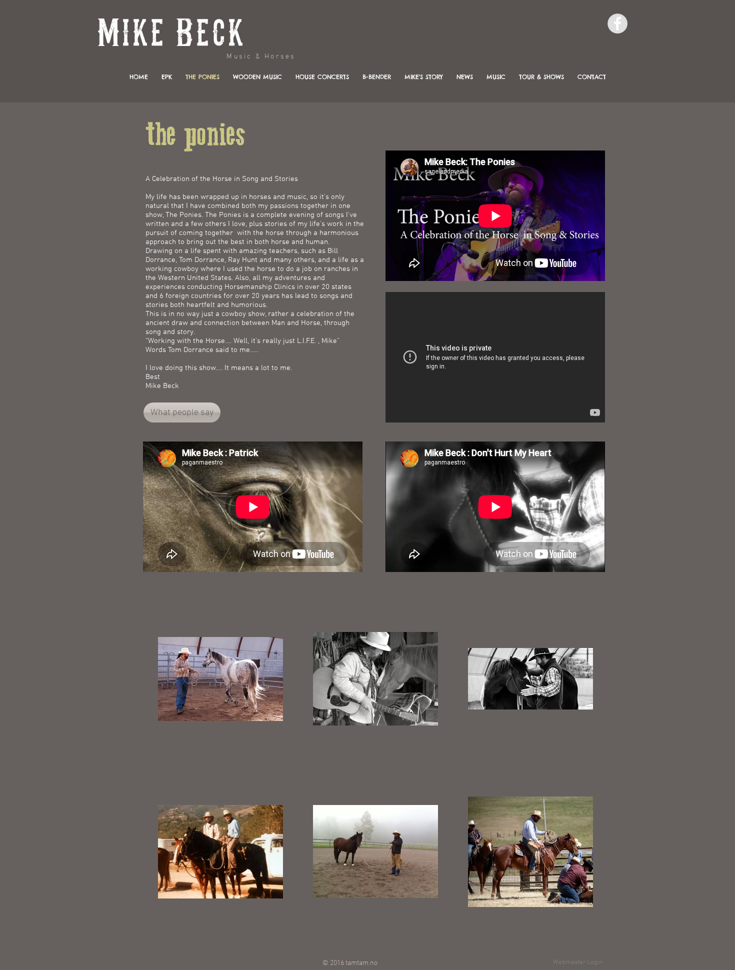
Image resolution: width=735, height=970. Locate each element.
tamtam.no (362, 963)
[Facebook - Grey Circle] (618, 24)
